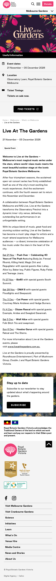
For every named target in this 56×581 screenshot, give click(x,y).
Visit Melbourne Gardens (18, 506)
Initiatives (10, 523)
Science (9, 517)
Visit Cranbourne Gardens (19, 511)
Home (5, 120)
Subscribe (18, 405)
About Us (10, 559)
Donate (48, 4)
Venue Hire (11, 541)
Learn (8, 529)
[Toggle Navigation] (38, 4)
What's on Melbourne (30, 120)
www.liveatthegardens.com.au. (24, 346)
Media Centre (12, 547)
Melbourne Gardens (37, 11)
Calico (21, 576)
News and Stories (15, 553)
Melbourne (14, 120)
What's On (11, 535)
